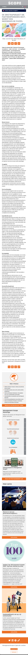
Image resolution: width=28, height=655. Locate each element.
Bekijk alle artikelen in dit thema (14, 405)
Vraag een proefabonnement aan (14, 479)
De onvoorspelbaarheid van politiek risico (13, 399)
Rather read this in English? (11, 10)
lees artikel (14, 537)
